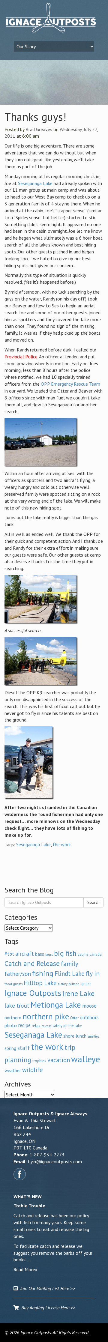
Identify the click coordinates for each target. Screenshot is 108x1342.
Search (93, 902)
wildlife (32, 1070)
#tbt (9, 954)
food (8, 984)
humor (74, 984)
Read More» (26, 1269)
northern (12, 1018)
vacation (58, 1060)
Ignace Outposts (32, 993)
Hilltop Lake (40, 983)
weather (12, 1070)
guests (17, 984)
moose (89, 1005)
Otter (74, 1017)
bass (39, 954)
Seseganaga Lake (35, 183)
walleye (85, 1059)
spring (10, 1048)
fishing (42, 973)
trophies (39, 1060)
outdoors (89, 1017)
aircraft (24, 953)
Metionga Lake (56, 1004)
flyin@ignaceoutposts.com (55, 1161)
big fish (65, 953)
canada (95, 954)
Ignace (86, 983)
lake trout (16, 1005)
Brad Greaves (39, 129)
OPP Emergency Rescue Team (70, 384)
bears (49, 954)
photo (10, 1025)
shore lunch (74, 1036)
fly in (93, 973)
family (69, 964)
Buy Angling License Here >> (47, 1308)
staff (23, 1047)
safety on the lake (67, 1025)
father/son (17, 973)
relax (36, 1025)
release (46, 1026)
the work (62, 844)
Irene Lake (78, 993)
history (63, 984)
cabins (83, 954)
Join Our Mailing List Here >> (46, 1288)
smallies (93, 1036)
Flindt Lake (70, 974)
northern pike (45, 1016)
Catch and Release (32, 963)
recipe (24, 1025)
